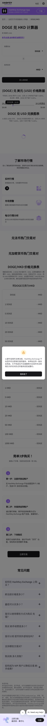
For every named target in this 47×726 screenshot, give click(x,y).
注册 (39, 720)
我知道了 (23, 374)
